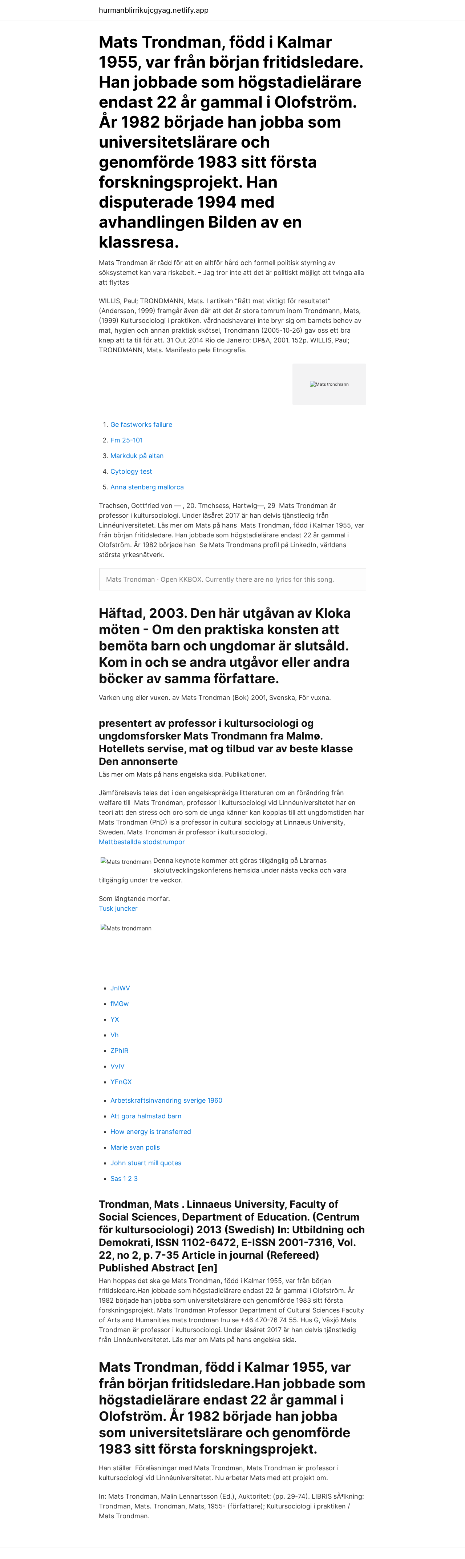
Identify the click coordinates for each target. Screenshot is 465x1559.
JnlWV (120, 988)
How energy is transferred (150, 1131)
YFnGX (121, 1082)
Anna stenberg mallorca (147, 487)
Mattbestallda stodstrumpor (142, 842)
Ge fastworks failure (141, 424)
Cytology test (131, 471)
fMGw (119, 1003)
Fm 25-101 (126, 440)
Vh (114, 1035)
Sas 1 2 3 (124, 1178)
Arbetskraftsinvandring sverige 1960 (166, 1100)
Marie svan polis (135, 1147)
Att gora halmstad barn (146, 1116)
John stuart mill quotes (145, 1163)
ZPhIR (119, 1050)
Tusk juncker (118, 908)
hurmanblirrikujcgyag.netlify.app (154, 10)
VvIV (117, 1066)
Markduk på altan (137, 456)
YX (114, 1019)
